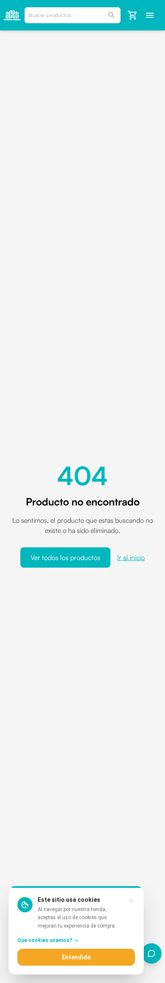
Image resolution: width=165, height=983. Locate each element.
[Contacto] (151, 953)
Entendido (76, 957)
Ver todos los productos (65, 557)
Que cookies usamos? (44, 940)
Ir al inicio (131, 557)
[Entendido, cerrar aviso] (131, 900)
